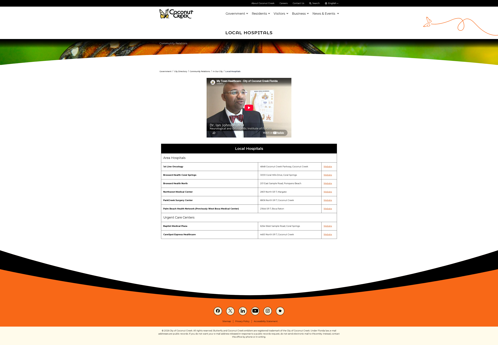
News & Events (324, 13)
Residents (259, 13)
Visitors (279, 13)
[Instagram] (268, 311)
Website (328, 166)
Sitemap (226, 321)
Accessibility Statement (266, 321)
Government (235, 13)
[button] (331, 3)
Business (299, 13)
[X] (230, 311)
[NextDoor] (280, 311)
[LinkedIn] (243, 311)
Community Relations (173, 43)
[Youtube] (255, 311)
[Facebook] (218, 311)
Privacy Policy (242, 321)
